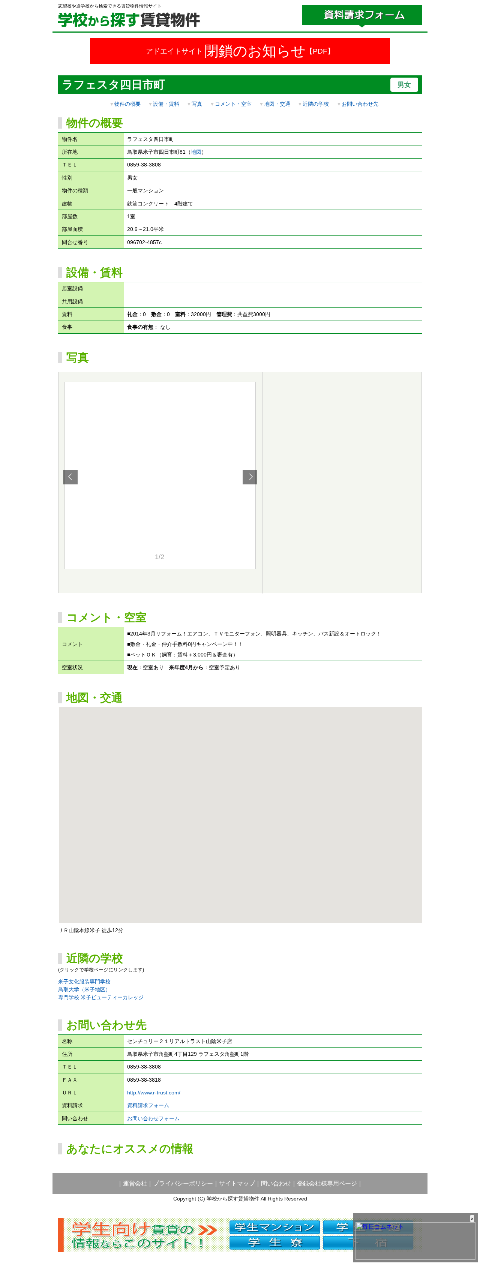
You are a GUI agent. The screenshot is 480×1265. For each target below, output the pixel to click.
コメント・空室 (233, 104)
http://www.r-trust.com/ (153, 1093)
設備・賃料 (166, 104)
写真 (197, 104)
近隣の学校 (316, 104)
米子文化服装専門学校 (84, 982)
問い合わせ (276, 1183)
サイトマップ (237, 1183)
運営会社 (135, 1183)
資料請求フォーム (148, 1105)
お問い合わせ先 (360, 104)
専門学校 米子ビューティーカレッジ (101, 997)
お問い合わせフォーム (153, 1118)
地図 (196, 152)
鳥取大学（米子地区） (84, 989)
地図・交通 (277, 104)
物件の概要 (127, 104)
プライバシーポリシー (183, 1183)
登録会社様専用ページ (327, 1183)
